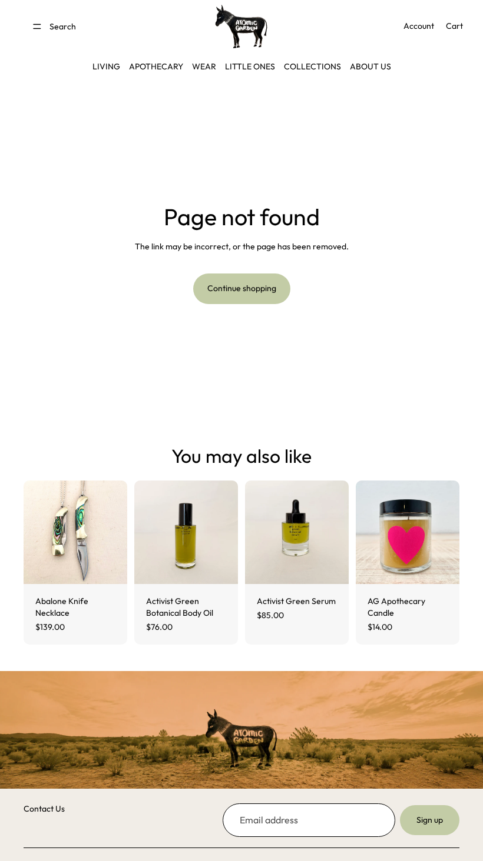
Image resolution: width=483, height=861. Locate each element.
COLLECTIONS (312, 66)
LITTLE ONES (250, 66)
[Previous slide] (36, 532)
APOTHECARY (156, 66)
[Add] (219, 566)
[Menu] (37, 26)
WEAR (204, 66)
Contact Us (44, 808)
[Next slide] (114, 532)
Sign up (429, 820)
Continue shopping (241, 288)
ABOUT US (370, 66)
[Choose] (109, 566)
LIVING (106, 66)
